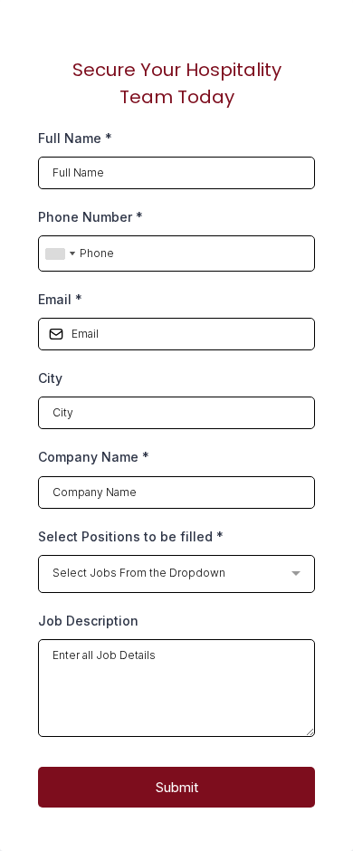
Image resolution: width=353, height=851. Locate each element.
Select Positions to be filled (131, 536)
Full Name (75, 138)
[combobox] (60, 253)
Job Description (88, 620)
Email (60, 299)
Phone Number (90, 217)
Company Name (93, 456)
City (50, 378)
